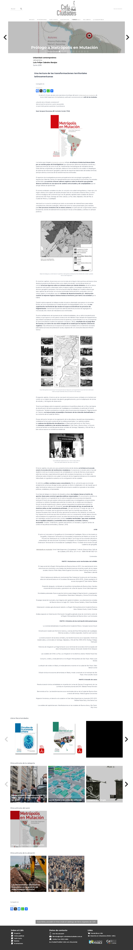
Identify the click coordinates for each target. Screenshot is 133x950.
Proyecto (17, 933)
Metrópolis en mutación (87, 95)
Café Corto (53, 19)
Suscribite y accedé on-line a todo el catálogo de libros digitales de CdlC (66, 922)
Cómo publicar (19, 936)
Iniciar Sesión (118, 9)
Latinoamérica (37, 60)
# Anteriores (42, 19)
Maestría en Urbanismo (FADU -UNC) (102, 936)
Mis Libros (87, 19)
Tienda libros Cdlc (96, 933)
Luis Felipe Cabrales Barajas (45, 62)
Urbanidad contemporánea (44, 58)
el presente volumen (57, 162)
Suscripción (64, 19)
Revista (31, 19)
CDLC (76, 19)
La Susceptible (98, 19)
